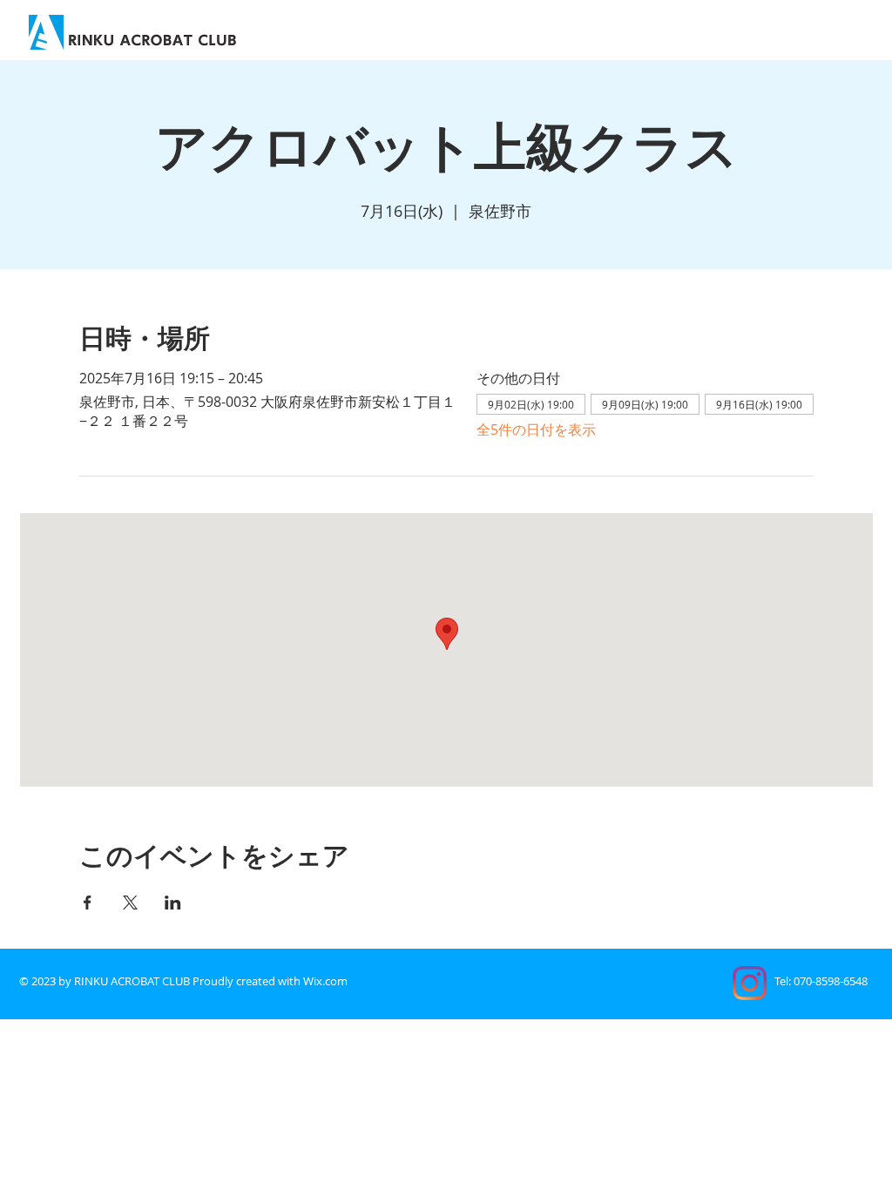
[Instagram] (750, 983)
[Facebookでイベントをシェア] (87, 902)
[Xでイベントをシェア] (130, 902)
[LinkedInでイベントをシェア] (173, 902)
